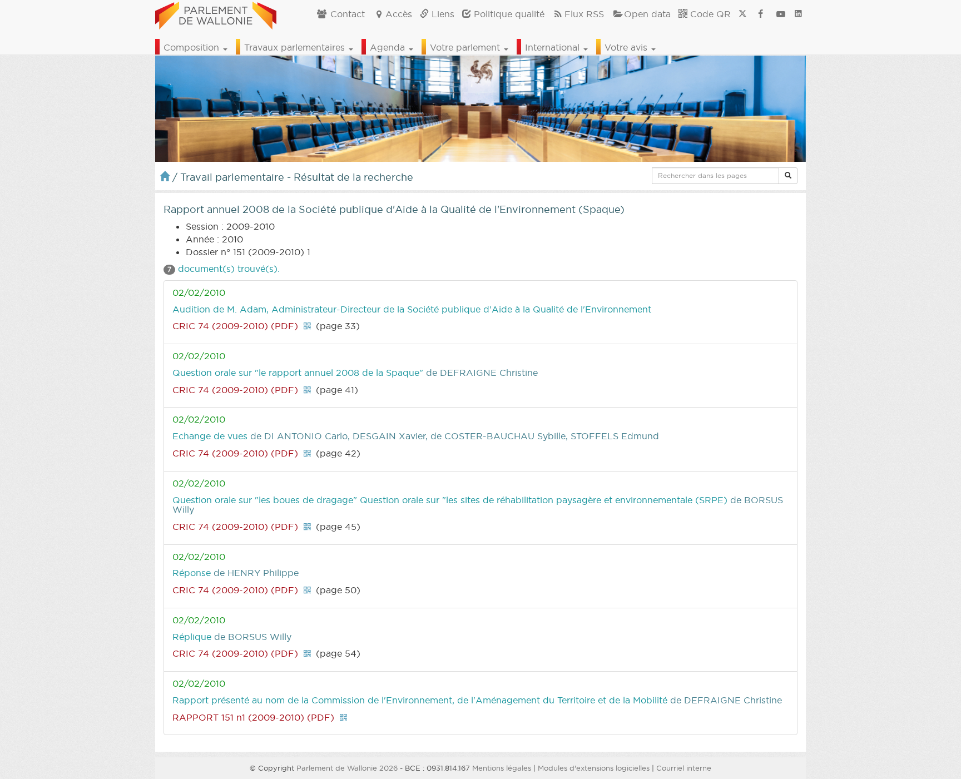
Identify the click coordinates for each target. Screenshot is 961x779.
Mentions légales (501, 767)
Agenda (389, 47)
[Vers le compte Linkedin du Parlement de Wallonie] (798, 14)
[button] (788, 175)
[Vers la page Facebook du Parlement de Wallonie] (761, 14)
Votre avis (627, 47)
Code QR (709, 13)
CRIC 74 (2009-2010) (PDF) (235, 325)
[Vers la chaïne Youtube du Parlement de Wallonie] (781, 14)
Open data (647, 13)
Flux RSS (584, 13)
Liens (441, 13)
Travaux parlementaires (296, 47)
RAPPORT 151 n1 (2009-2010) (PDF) (253, 717)
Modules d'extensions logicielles (594, 767)
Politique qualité (507, 13)
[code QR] (307, 325)
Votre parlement (466, 47)
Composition (193, 47)
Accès (398, 13)
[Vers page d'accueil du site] (215, 14)
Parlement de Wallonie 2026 (347, 767)
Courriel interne (683, 767)
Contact (346, 13)
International (553, 47)
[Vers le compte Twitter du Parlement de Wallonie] (742, 14)
